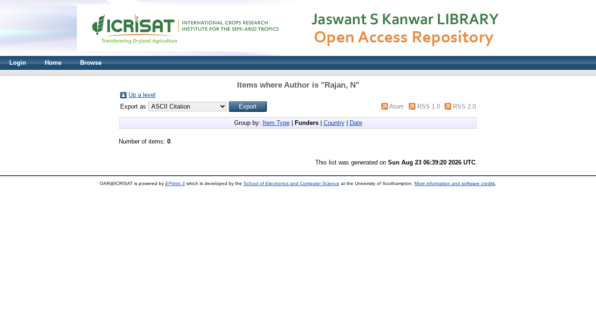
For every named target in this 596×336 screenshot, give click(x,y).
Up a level (142, 94)
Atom (396, 106)
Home (53, 62)
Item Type (276, 122)
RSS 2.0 (464, 106)
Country (334, 122)
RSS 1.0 (428, 106)
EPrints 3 (175, 183)
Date (356, 122)
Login (17, 62)
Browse (91, 62)
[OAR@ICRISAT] (298, 53)
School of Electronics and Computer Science (291, 183)
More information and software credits (454, 183)
